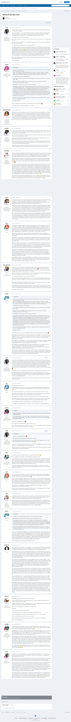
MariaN (6, 407)
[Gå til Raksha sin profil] (7, 201)
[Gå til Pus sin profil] (7, 387)
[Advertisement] (27, 187)
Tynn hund (58, 100)
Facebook (25, 5)
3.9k (7, 605)
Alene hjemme (58, 75)
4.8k (7, 159)
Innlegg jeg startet (24, 8)
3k (7, 232)
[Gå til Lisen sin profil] (54, 101)
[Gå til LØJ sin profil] (54, 52)
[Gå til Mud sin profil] (7, 456)
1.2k (7, 633)
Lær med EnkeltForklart (52, 718)
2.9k (7, 36)
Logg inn (61, 2)
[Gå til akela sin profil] (7, 226)
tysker (57, 97)
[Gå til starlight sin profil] (7, 628)
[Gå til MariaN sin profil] (7, 411)
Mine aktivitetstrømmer (33, 8)
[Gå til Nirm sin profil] (7, 497)
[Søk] (68, 5)
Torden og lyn (58, 103)
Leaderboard (13, 5)
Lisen (57, 101)
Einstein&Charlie (6, 109)
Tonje (7, 17)
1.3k (7, 660)
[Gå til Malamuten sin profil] (54, 89)
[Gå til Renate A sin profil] (7, 132)
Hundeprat (15, 18)
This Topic (64, 5)
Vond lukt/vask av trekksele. (60, 96)
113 (7, 392)
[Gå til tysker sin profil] (54, 97)
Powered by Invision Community (35, 720)
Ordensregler (30, 718)
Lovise (57, 104)
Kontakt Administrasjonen (23, 718)
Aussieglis (6, 150)
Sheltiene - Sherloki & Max (60, 56)
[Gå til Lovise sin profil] (54, 104)
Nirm (7, 493)
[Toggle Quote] (13, 67)
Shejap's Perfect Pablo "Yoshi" (61, 51)
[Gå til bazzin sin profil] (7, 297)
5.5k (7, 502)
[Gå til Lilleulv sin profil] (7, 68)
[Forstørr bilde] (24, 49)
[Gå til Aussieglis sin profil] (7, 154)
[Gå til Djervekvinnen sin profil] (7, 268)
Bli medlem (66, 2)
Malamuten (58, 94)
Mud (7, 452)
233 (7, 520)
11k (7, 274)
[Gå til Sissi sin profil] (7, 655)
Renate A (7, 128)
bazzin (6, 293)
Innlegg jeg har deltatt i (16, 8)
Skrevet (62, 52)
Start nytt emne (48, 22)
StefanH (58, 76)
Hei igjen (57, 93)
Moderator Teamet (37, 718)
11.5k (7, 206)
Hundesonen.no (5, 2)
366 (7, 73)
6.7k (7, 137)
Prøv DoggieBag (19, 5)
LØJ (57, 52)
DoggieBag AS (35, 719)
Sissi (7, 651)
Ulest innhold (8, 8)
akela (6, 223)
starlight (7, 624)
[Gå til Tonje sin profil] (3, 18)
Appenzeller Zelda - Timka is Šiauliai (62, 62)
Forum (3, 5)
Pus (6, 383)
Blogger (7, 5)
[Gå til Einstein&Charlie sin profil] (7, 113)
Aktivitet (3, 8)
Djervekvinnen (6, 265)
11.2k (7, 461)
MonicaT (7, 596)
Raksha (6, 197)
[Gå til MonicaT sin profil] (7, 600)
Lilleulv (6, 64)
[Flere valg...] (50, 27)
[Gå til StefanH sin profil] (54, 75)
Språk (16, 718)
